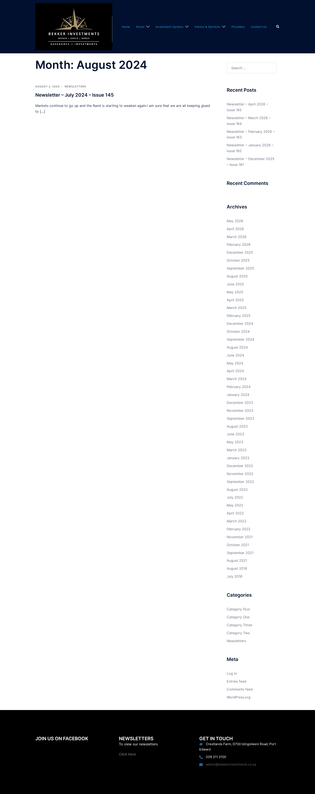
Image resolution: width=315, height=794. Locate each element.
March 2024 (236, 379)
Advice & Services (207, 26)
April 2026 (235, 229)
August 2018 (237, 568)
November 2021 (240, 537)
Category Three (239, 625)
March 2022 (236, 521)
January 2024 (238, 395)
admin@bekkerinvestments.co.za (231, 764)
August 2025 (237, 276)
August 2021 (237, 560)
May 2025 (235, 292)
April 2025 (235, 300)
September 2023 (240, 418)
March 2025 (236, 308)
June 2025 (235, 284)
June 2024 (235, 355)
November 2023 (240, 410)
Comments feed (240, 689)
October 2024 (238, 331)
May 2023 (235, 442)
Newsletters (75, 86)
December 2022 (240, 466)
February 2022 (238, 529)
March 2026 (236, 237)
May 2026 (235, 221)
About (140, 26)
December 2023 (240, 402)
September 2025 (240, 268)
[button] (278, 26)
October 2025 (238, 260)
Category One (238, 617)
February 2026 (238, 244)
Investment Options (169, 26)
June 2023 (235, 434)
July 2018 (234, 576)
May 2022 (235, 505)
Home (126, 26)
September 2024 (240, 339)
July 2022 (235, 497)
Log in (232, 673)
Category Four (238, 609)
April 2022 (235, 513)
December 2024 (240, 323)
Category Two (238, 633)
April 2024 (235, 371)
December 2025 (240, 252)
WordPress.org (238, 697)
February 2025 (238, 315)
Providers (238, 26)
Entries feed (236, 681)
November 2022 (240, 474)
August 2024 (237, 347)
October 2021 (238, 545)
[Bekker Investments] (73, 26)
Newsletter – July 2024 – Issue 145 (74, 95)
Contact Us (259, 26)
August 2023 (237, 426)
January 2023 (238, 458)
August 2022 (237, 489)
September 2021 (240, 553)
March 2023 (236, 450)
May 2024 (235, 363)
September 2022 (240, 481)
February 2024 (238, 387)
